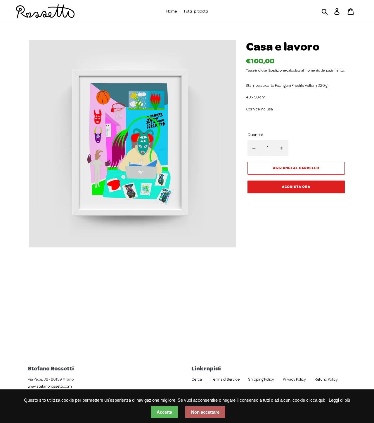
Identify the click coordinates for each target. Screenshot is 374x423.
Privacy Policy (294, 380)
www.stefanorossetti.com (50, 387)
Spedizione (277, 70)
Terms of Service (225, 380)
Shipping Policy (261, 380)
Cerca (196, 380)
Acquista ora (296, 186)
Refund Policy (326, 380)
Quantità (255, 135)
